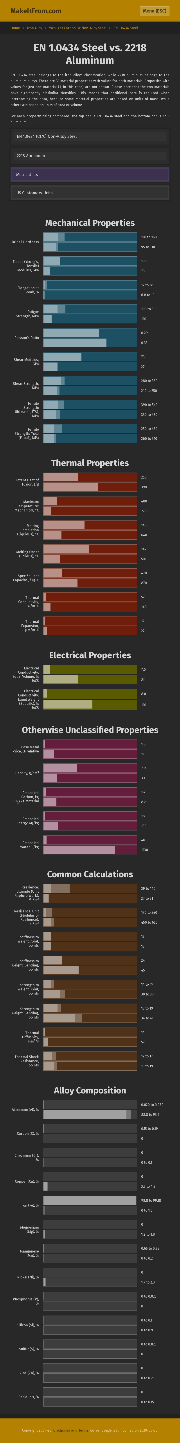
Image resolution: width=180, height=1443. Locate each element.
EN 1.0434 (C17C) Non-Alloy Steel (47, 136)
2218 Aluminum (31, 155)
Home (15, 28)
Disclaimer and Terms (70, 1430)
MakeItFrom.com (36, 11)
